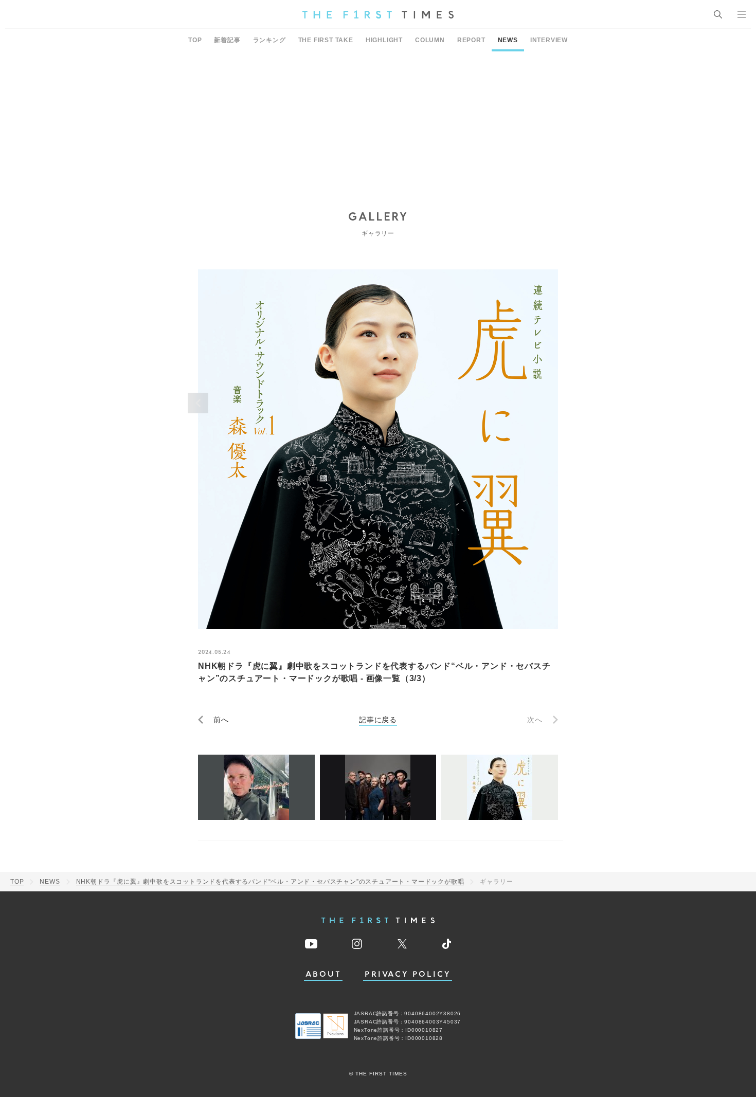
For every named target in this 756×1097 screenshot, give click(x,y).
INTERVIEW (549, 40)
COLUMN (430, 40)
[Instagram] (357, 944)
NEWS (508, 40)
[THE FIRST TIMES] (378, 14)
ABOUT (323, 974)
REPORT (471, 40)
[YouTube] (311, 943)
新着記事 (227, 40)
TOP (195, 40)
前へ (221, 720)
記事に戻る (378, 720)
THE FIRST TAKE (325, 40)
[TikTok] (446, 944)
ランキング (269, 40)
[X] (402, 943)
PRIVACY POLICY (408, 974)
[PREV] (198, 403)
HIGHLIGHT (384, 40)
